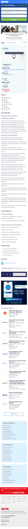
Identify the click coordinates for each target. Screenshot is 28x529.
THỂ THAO (19, 496)
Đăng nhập (24, 5)
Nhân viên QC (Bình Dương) (15, 392)
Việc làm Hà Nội (6, 449)
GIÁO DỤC (24, 496)
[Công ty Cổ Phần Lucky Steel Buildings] (5, 395)
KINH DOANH (8, 496)
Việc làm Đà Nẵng (7, 456)
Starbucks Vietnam (14, 35)
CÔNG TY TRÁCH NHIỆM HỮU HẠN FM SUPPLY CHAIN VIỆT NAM (17, 364)
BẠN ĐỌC (24, 498)
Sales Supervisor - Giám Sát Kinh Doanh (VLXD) (17, 332)
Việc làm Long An (7, 455)
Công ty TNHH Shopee (14, 313)
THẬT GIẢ (24, 501)
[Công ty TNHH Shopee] (5, 313)
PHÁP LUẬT (3, 503)
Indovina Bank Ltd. (13, 374)
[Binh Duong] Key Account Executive (15, 402)
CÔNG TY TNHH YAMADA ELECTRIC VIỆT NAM (16, 323)
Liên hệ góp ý (3, 524)
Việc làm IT (5, 476)
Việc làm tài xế (6, 478)
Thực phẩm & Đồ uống (15, 69)
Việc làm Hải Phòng (7, 458)
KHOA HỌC (19, 498)
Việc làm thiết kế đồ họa (8, 482)
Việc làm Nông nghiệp (8, 433)
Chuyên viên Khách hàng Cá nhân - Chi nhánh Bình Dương (17, 372)
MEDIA (3, 496)
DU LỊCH (8, 503)
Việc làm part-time (7, 471)
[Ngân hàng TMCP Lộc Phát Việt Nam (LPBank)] (5, 343)
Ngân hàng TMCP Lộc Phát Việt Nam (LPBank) (17, 344)
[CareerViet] (18, 492)
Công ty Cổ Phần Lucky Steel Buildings (15, 394)
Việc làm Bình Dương (7, 451)
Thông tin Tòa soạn (5, 520)
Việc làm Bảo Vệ (6, 429)
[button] (23, 1)
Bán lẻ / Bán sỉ (7, 69)
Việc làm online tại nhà (8, 469)
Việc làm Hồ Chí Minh (7, 447)
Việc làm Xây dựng (7, 427)
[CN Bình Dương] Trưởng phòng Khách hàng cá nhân (17, 341)
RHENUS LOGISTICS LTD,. (14, 354)
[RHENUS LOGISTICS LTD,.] (5, 354)
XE (8, 501)
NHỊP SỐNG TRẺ (14, 497)
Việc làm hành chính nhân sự (9, 480)
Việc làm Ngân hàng (7, 431)
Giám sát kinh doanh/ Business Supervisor (16, 320)
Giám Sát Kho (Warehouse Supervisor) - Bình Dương (15, 311)
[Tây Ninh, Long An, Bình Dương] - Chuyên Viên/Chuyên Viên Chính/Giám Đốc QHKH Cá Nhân (17, 382)
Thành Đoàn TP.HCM (5, 521)
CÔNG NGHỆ (8, 498)
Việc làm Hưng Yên (7, 460)
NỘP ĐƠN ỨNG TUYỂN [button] (14, 38)
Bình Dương (6, 49)
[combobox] (14, 9)
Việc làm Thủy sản (7, 436)
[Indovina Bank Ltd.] (5, 374)
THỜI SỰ (3, 498)
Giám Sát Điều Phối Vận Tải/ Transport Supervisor (16, 352)
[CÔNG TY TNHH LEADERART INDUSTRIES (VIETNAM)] (5, 404)
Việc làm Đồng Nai (7, 453)
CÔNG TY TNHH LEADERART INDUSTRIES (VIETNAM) (15, 405)
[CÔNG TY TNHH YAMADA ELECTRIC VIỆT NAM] (5, 322)
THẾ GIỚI (3, 501)
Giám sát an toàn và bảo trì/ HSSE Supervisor (17, 361)
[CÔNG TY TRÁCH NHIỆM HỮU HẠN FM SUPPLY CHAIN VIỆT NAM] (5, 363)
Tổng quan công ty (11, 42)
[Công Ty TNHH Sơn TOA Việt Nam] (5, 333)
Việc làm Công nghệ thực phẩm (10, 438)
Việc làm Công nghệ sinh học (9, 434)
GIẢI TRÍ (14, 502)
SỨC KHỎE (19, 501)
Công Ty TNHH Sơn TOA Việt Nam (16, 334)
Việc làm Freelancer (7, 475)
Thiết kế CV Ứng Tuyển (10, 263)
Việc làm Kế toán (7, 425)
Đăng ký (19, 5)
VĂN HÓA (14, 500)
